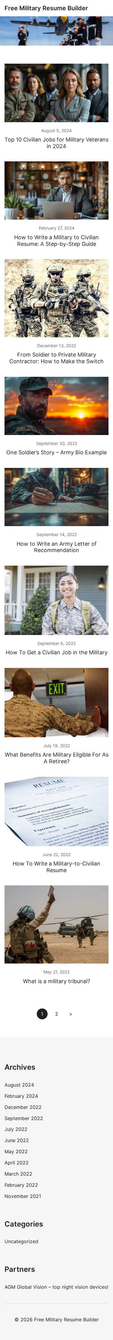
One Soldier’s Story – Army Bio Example (56, 452)
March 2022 (18, 1174)
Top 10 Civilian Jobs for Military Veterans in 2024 (56, 142)
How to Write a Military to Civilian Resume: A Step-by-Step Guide (56, 240)
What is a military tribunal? (56, 981)
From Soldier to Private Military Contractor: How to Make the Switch (56, 357)
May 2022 (16, 1151)
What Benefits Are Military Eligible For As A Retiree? (56, 757)
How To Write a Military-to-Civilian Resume (56, 866)
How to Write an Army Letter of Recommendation (57, 547)
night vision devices (84, 1287)
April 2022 (17, 1163)
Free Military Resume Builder (46, 8)
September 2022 (24, 1118)
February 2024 (21, 1096)
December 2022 (23, 1107)
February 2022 (21, 1185)
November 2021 (23, 1196)
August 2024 (19, 1085)
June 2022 (17, 1140)
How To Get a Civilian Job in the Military (57, 652)
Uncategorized (21, 1241)
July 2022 (16, 1129)
